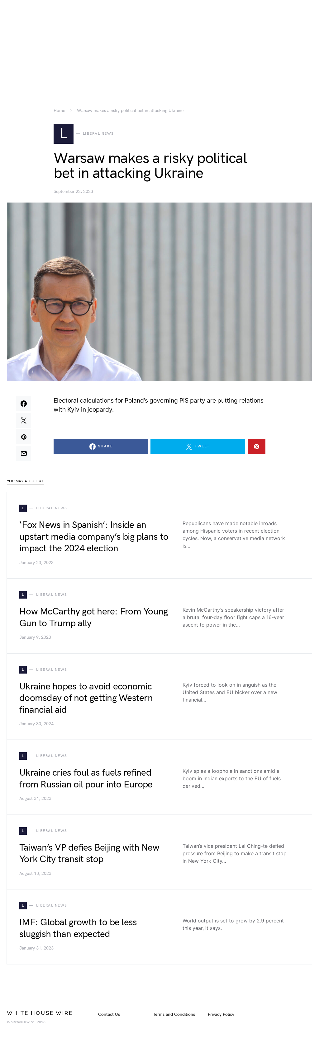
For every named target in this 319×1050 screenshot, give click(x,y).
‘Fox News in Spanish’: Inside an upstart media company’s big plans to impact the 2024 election (93, 537)
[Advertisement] (159, 43)
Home (59, 110)
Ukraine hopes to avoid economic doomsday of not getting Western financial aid (86, 698)
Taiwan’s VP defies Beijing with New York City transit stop (89, 853)
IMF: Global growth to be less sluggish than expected (78, 928)
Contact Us (109, 1014)
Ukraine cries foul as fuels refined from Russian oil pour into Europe (85, 778)
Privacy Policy (221, 1014)
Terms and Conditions (174, 1014)
